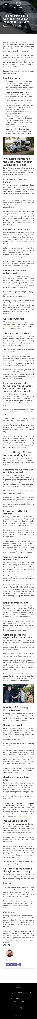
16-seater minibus (20, 81)
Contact (26, 998)
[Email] (19, 964)
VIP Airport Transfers (25, 993)
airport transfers (9, 326)
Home (10, 998)
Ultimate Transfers (10, 993)
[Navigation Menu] (6, 4)
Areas (18, 998)
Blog (22, 1001)
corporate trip (22, 816)
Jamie (7, 26)
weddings (6, 855)
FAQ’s (15, 1001)
